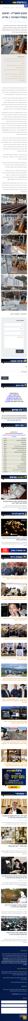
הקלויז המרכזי (23, 314)
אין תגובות (11, 21)
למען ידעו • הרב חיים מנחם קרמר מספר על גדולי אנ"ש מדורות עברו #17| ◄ (14, 817)
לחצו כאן (10, 960)
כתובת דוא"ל (24, 371)
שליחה (4, 378)
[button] (26, 5)
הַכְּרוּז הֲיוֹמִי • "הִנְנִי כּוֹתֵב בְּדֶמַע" (17, 846)
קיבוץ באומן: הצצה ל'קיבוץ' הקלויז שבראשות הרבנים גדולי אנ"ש (16, 934)
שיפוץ (12, 314)
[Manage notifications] (24, 1017)
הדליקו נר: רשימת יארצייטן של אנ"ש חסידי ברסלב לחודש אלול (14, 539)
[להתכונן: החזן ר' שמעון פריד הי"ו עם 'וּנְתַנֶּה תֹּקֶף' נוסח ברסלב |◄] (14, 896)
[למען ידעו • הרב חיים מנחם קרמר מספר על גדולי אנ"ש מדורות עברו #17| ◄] (14, 806)
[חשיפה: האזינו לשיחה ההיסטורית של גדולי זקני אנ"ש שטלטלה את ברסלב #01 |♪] (14, 865)
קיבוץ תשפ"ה (17, 314)
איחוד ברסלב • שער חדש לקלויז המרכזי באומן (14, 59)
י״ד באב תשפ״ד (19, 21)
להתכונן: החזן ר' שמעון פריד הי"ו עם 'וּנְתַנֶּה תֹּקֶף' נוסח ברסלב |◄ (16, 906)
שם (26, 366)
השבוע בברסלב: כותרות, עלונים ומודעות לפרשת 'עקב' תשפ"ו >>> (15, 502)
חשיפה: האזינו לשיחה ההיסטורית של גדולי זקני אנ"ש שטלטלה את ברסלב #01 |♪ (14, 877)
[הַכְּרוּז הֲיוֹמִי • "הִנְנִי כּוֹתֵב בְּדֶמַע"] (14, 835)
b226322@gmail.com (16, 994)
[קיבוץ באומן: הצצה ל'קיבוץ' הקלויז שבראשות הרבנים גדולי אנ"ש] (14, 923)
